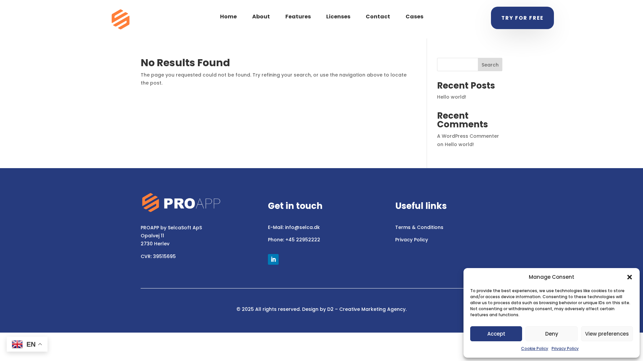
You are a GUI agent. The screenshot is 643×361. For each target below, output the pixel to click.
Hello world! (451, 97)
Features (298, 16)
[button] (629, 277)
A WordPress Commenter (468, 136)
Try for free (522, 17)
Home (228, 16)
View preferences (607, 333)
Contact (378, 16)
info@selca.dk (302, 227)
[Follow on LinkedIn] (273, 259)
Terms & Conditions (419, 227)
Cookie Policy (534, 348)
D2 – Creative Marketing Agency (366, 309)
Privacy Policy (565, 348)
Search (490, 65)
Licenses (338, 16)
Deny (551, 333)
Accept (496, 333)
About (261, 16)
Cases (414, 16)
